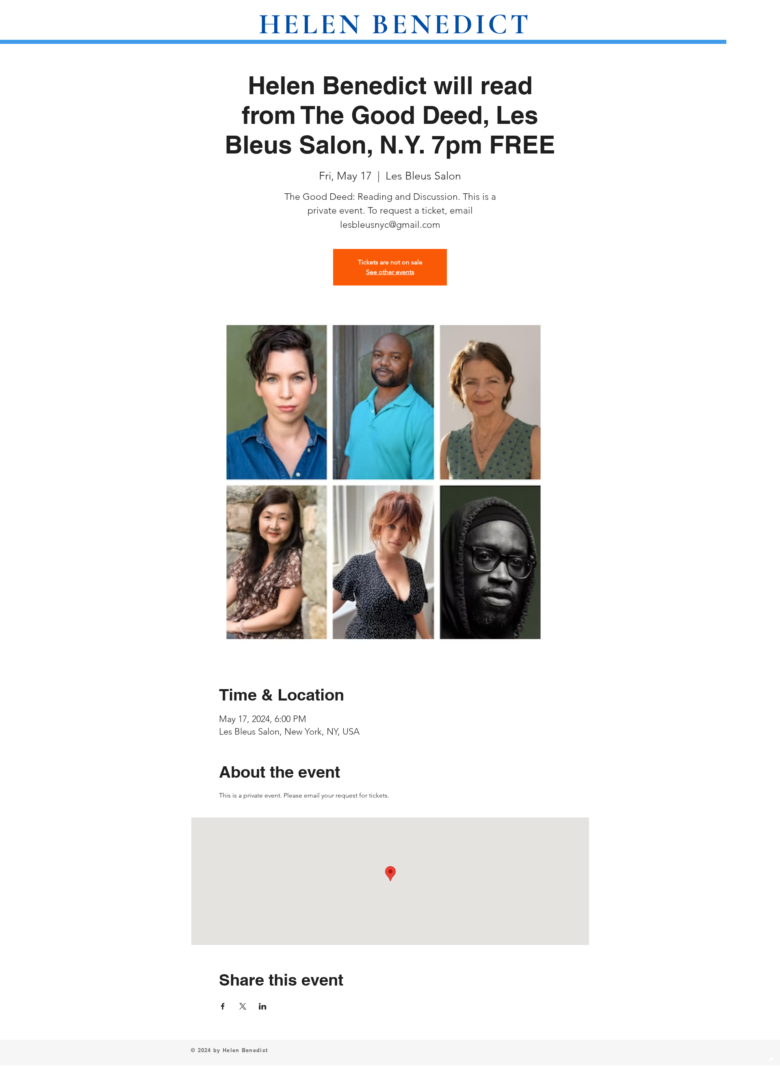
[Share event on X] (243, 1006)
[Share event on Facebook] (223, 1006)
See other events (390, 272)
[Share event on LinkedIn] (262, 1006)
